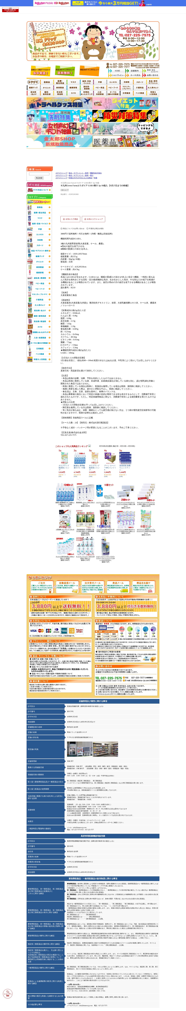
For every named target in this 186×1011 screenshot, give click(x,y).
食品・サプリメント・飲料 (78, 173)
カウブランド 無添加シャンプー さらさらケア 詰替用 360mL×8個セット (146, 531)
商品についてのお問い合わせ (73, 228)
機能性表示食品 (96, 173)
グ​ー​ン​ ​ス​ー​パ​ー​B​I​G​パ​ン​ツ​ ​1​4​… (110, 468)
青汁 (91, 175)
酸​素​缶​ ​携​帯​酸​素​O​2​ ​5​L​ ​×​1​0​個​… (79, 468)
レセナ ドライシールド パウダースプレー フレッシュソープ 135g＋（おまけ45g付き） (105, 558)
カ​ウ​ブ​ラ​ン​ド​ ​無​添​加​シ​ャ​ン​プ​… (64, 468)
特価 (95, 178)
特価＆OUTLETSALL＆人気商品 (80, 178)
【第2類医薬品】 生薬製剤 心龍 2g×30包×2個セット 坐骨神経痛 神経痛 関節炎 (85, 531)
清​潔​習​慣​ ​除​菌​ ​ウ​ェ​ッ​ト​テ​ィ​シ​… (125, 468)
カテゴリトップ (61, 173)
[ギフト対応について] (39, 192)
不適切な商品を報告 (96, 228)
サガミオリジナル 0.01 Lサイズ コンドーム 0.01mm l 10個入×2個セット (125, 504)
